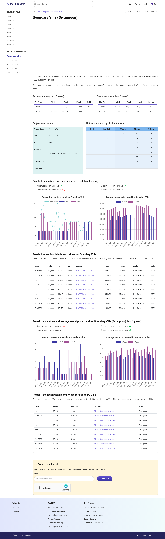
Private (137, 4)
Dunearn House (90, 511)
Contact (28, 535)
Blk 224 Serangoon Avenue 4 (104, 425)
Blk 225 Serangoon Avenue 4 (104, 421)
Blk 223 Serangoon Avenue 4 (87, 285)
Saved (155, 4)
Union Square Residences (93, 515)
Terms (21, 535)
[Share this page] (128, 11)
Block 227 (10, 33)
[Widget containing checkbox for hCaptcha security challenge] (52, 487)
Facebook (15, 508)
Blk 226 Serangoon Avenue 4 (87, 275)
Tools (145, 4)
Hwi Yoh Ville (12, 69)
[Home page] (34, 12)
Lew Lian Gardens (13, 73)
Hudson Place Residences (93, 523)
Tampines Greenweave (56, 511)
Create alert (105, 479)
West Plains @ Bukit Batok (58, 515)
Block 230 (10, 45)
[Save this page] (137, 11)
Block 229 (10, 41)
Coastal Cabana (90, 519)
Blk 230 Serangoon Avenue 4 (87, 280)
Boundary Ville (14, 56)
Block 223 (10, 16)
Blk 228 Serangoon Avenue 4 (87, 271)
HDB (130, 4)
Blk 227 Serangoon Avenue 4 (87, 299)
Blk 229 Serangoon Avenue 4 (87, 308)
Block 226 (10, 28)
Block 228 (10, 37)
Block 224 (10, 20)
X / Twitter (15, 511)
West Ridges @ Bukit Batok (58, 527)
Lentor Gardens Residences (94, 508)
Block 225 (10, 24)
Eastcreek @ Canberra (56, 508)
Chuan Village (12, 61)
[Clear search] (91, 4)
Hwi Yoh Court (12, 65)
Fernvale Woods (54, 519)
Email (36, 474)
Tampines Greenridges (56, 523)
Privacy (14, 535)
